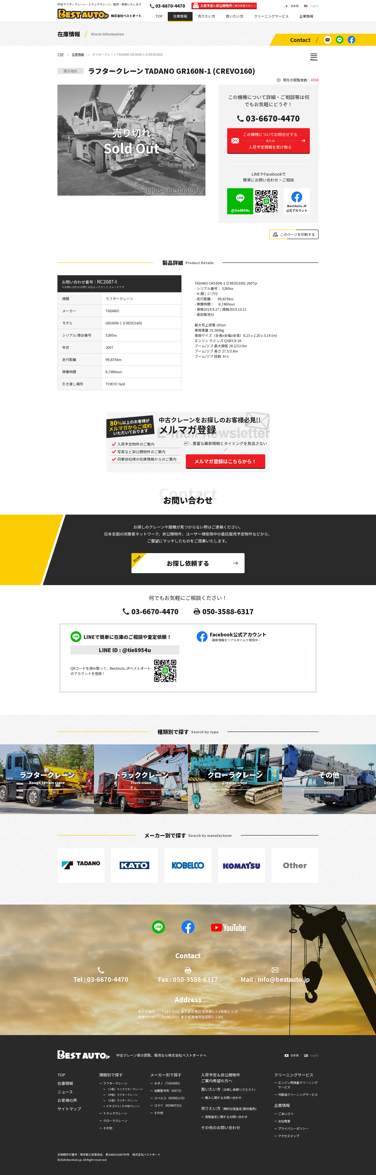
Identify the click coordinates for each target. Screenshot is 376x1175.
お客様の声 (67, 1100)
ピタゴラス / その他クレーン (123, 1106)
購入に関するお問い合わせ (223, 1097)
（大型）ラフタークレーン (122, 1100)
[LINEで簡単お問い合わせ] (339, 40)
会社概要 (284, 1121)
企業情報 (306, 16)
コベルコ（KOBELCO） (170, 1098)
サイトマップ (69, 1108)
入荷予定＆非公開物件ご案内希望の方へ (220, 1077)
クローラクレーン (115, 1120)
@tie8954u (240, 210)
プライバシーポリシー (293, 1128)
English (314, 6)
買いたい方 (234, 16)
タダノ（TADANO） (168, 1083)
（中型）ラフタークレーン (122, 1094)
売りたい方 (206, 16)
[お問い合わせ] (327, 40)
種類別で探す (111, 1075)
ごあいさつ (285, 1113)
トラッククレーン (115, 1113)
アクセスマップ (288, 1136)
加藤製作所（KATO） (168, 1090)
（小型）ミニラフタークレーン (124, 1089)
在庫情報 (180, 16)
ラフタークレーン (115, 1083)
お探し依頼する (188, 563)
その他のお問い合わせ (220, 1127)
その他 (107, 1128)
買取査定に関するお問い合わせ (226, 1117)
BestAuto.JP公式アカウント (296, 208)
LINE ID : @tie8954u (125, 650)
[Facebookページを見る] (351, 40)
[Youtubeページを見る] (228, 927)
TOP (159, 16)
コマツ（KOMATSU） (168, 1105)
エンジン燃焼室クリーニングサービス (298, 1084)
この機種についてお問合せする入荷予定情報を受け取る (270, 140)
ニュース (65, 1091)
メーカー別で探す (165, 1075)
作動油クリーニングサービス (298, 1094)
